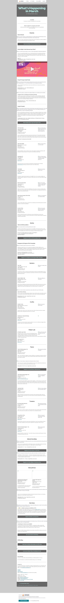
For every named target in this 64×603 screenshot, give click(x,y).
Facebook (19, 569)
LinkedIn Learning (37, 509)
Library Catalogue (20, 571)
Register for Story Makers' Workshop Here (32, 462)
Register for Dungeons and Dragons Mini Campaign (32, 257)
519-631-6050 (22, 580)
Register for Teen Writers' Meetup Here (32, 369)
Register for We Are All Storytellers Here (32, 238)
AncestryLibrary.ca (20, 164)
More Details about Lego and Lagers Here (32, 122)
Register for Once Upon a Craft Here (32, 450)
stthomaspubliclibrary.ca (24, 572)
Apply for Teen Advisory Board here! (23, 378)
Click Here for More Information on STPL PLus (32, 544)
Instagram (19, 570)
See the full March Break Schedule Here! (32, 44)
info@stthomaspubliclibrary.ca (26, 567)
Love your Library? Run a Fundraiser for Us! (32, 551)
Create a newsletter (23, 600)
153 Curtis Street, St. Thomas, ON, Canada (27, 579)
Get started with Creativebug (32, 534)
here (40, 559)
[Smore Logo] (21, 1)
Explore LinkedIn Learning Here (32, 516)
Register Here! (20, 173)
